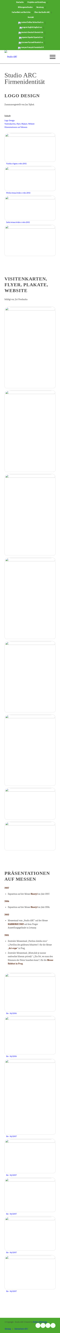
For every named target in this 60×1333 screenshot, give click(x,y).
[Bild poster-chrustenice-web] (30, 348)
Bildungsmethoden (25, 7)
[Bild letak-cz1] (30, 804)
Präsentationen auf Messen (15, 127)
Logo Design (9, 120)
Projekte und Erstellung (37, 2)
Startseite (20, 2)
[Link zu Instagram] (38, 1325)
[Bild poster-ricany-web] (30, 515)
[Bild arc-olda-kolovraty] (30, 836)
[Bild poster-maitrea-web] (30, 431)
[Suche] (43, 57)
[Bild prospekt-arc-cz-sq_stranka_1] (30, 677)
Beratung (40, 7)
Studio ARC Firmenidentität (24, 78)
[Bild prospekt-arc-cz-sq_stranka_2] (30, 750)
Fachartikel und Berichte (21, 12)
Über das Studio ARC (42, 12)
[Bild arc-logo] (30, 241)
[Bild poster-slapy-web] (30, 599)
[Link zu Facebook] (48, 1325)
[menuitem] (20, 2)
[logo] (24, 57)
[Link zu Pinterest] (53, 1325)
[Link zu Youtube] (43, 1325)
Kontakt (31, 17)
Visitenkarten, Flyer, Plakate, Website (19, 124)
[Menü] (51, 57)
